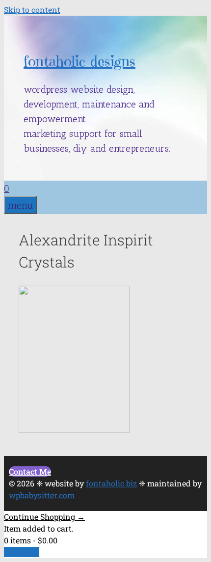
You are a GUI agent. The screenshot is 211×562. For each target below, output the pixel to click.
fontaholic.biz (111, 483)
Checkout (21, 552)
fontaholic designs (79, 61)
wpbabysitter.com (42, 495)
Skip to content (32, 9)
